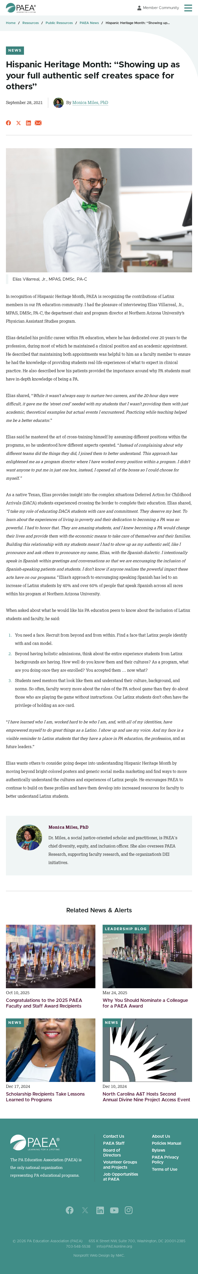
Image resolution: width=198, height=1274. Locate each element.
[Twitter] (85, 1210)
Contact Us (113, 1136)
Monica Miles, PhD (90, 102)
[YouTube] (114, 1210)
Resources (30, 23)
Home (10, 23)
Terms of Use (164, 1169)
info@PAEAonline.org (114, 1246)
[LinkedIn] (100, 1210)
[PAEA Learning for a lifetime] (21, 8)
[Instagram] (129, 1210)
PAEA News (89, 23)
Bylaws (158, 1150)
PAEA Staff (114, 1143)
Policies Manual (166, 1143)
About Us (161, 1136)
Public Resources (59, 23)
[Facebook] (70, 1210)
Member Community (161, 8)
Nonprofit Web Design (91, 1255)
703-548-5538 (78, 1246)
